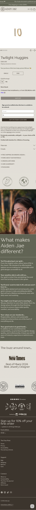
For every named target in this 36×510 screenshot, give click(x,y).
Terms (2, 443)
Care (2, 466)
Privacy (3, 446)
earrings (9, 132)
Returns (3, 464)
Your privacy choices (7, 450)
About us (3, 477)
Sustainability (5, 479)
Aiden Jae (7, 500)
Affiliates (3, 483)
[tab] (2, 50)
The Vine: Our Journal (7, 481)
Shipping (3, 63)
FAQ (2, 460)
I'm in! (2, 433)
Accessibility (4, 448)
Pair (18, 73)
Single (6, 73)
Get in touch (4, 485)
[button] (31, 9)
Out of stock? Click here (18, 120)
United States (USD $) (6, 504)
